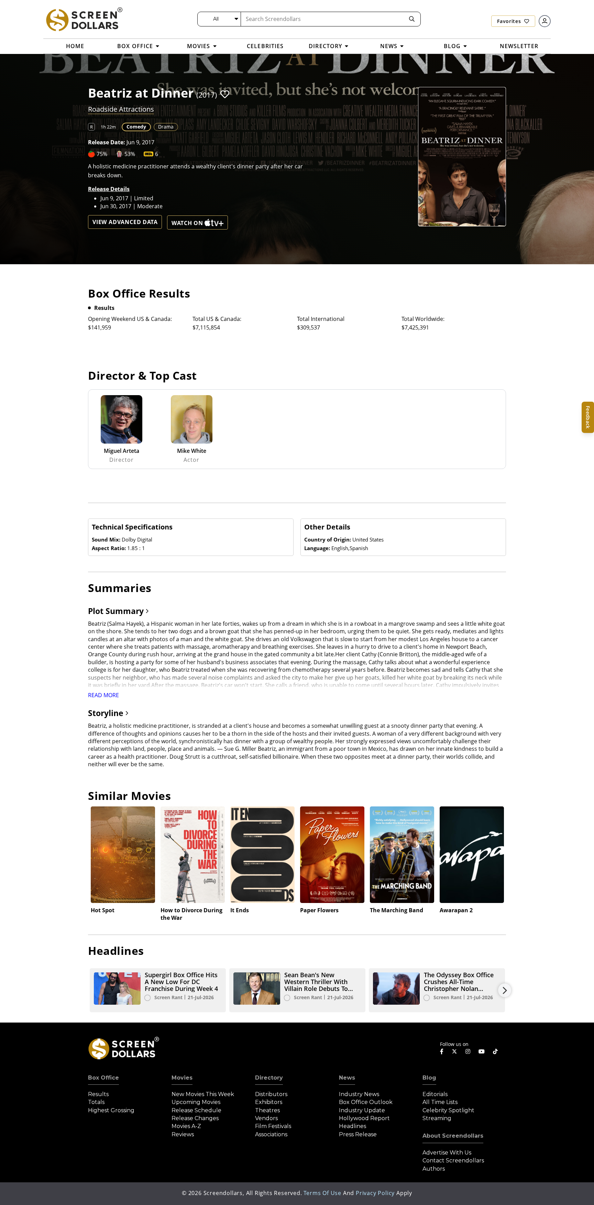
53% (129, 154)
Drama (166, 126)
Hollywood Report (364, 1118)
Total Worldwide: (423, 319)
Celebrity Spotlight (448, 1110)
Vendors (266, 1118)
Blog (429, 1077)
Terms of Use (322, 1193)
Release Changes (195, 1118)
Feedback (588, 417)
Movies (182, 1077)
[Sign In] (545, 21)
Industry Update (362, 1110)
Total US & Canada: (216, 319)
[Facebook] (441, 1051)
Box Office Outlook (366, 1102)
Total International (320, 319)
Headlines (352, 1126)
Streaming (436, 1118)
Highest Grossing (111, 1110)
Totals (96, 1102)
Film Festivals (273, 1126)
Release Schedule (196, 1110)
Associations (271, 1134)
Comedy (136, 126)
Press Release (358, 1134)
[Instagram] (467, 1051)
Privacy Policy (375, 1193)
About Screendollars (452, 1136)
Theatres (267, 1110)
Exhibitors (268, 1102)
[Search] (412, 19)
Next (504, 990)
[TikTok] (495, 1051)
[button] (224, 94)
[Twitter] (454, 1051)
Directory (269, 1077)
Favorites (509, 21)
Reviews (183, 1134)
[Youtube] (481, 1051)
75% (102, 154)
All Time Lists (440, 1102)
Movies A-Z (186, 1126)
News (347, 1077)
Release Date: (106, 142)
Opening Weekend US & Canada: (130, 319)
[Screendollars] (84, 19)
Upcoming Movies (196, 1102)
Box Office (103, 1077)
